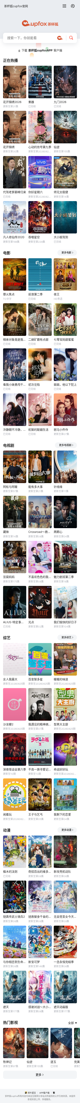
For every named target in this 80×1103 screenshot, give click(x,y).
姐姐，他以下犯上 (65, 384)
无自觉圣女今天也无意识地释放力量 (65, 916)
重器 (31, 102)
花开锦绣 (9, 147)
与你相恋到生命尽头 (14, 962)
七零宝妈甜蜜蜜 (64, 339)
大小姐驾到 (61, 237)
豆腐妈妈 (9, 577)
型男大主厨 (61, 724)
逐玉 (53, 1061)
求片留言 (32, 1093)
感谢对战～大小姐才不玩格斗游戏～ (39, 1007)
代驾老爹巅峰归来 (14, 192)
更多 (38, 1074)
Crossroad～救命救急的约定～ (39, 531)
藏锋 (6, 531)
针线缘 (58, 486)
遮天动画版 (61, 1007)
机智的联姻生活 (38, 429)
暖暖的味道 (61, 679)
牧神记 (7, 1061)
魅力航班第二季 (64, 577)
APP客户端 (44, 1093)
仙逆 (56, 147)
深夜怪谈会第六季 (14, 769)
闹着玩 (7, 814)
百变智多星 (35, 679)
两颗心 (58, 531)
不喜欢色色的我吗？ (39, 577)
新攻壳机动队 (62, 871)
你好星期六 (35, 192)
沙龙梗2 (8, 724)
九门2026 (60, 102)
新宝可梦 (34, 962)
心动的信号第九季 (39, 147)
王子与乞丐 (35, 814)
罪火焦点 (9, 294)
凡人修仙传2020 (13, 237)
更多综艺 (66, 637)
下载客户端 (42, 50)
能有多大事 (35, 486)
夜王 (56, 294)
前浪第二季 (35, 294)
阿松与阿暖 (10, 486)
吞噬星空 (34, 237)
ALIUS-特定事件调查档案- (14, 622)
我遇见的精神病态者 (39, 724)
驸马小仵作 (61, 429)
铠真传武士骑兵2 (14, 916)
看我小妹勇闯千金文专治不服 (14, 384)
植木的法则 (10, 871)
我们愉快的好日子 (65, 622)
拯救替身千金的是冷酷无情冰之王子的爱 (39, 916)
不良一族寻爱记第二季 (39, 769)
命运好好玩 (61, 769)
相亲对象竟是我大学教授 (14, 339)
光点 (31, 622)
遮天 (6, 1007)
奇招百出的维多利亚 (39, 871)
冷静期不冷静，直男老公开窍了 (14, 429)
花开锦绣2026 (12, 102)
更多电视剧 (65, 445)
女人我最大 (10, 679)
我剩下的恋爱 (62, 814)
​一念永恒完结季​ (64, 962)
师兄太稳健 (61, 192)
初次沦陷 (34, 384)
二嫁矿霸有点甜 (38, 339)
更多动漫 (66, 829)
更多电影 (66, 252)
